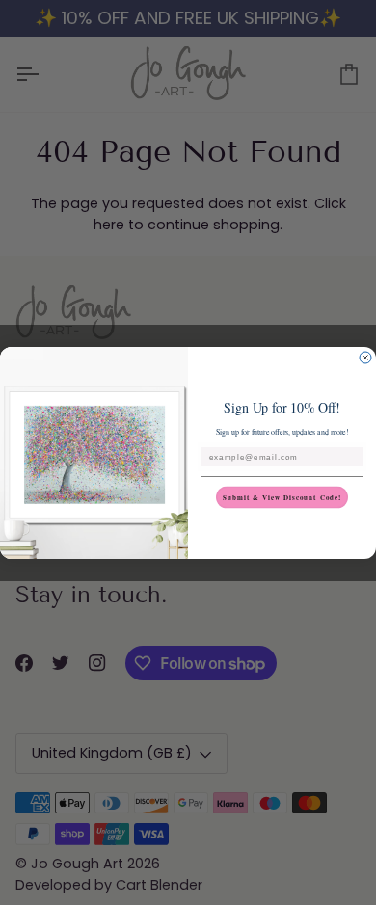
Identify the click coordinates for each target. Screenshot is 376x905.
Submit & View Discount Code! (282, 497)
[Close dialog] (365, 357)
